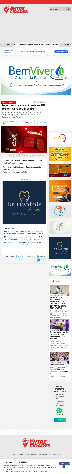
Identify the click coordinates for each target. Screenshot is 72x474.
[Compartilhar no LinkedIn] (45, 122)
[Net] (60, 138)
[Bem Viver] (36, 77)
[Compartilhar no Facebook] (27, 122)
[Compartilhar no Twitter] (31, 122)
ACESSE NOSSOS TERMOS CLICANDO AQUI (34, 471)
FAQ (50, 454)
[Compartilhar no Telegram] (40, 122)
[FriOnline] (60, 191)
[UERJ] (60, 211)
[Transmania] (60, 170)
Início (14, 454)
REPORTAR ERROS (39, 155)
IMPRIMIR (26, 155)
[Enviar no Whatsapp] (36, 122)
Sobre (20, 454)
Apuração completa (60, 51)
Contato (56, 454)
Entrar (60, 419)
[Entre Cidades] (15, 9)
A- (11, 155)
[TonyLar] (60, 154)
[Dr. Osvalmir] (60, 248)
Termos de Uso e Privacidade (36, 454)
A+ (18, 155)
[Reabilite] (60, 227)
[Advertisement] (36, 29)
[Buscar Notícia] (68, 9)
